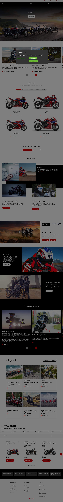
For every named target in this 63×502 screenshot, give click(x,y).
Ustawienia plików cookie (21, 58)
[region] (32, 57)
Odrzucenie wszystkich (32, 58)
